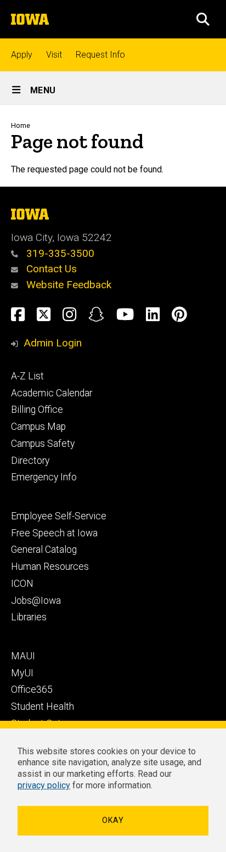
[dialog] (113, 786)
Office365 (32, 689)
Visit (54, 54)
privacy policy (44, 785)
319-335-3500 (59, 253)
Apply (21, 54)
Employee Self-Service (58, 516)
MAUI (23, 656)
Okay (113, 820)
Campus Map (38, 426)
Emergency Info (44, 477)
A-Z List (27, 376)
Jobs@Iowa (36, 600)
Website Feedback (67, 284)
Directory (30, 460)
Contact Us (50, 268)
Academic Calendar (51, 393)
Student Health (42, 706)
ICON (22, 583)
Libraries (29, 617)
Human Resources (50, 566)
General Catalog (44, 549)
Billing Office (37, 409)
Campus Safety (43, 443)
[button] (203, 19)
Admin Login (53, 343)
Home (20, 125)
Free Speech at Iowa (54, 533)
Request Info (100, 54)
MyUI (22, 673)
